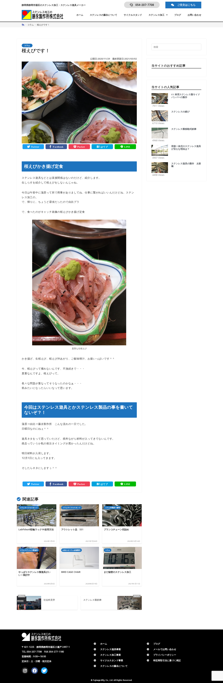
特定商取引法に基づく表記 (167, 660)
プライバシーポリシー (164, 655)
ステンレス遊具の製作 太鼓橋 (186, 165)
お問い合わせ (194, 15)
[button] (183, 5)
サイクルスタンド (133, 15)
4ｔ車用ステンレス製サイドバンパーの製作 (185, 96)
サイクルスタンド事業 (111, 660)
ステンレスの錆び (180, 111)
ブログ (177, 15)
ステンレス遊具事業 (110, 649)
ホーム (79, 15)
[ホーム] (23, 24)
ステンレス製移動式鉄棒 (183, 129)
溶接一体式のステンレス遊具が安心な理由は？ (186, 147)
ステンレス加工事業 (110, 655)
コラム (27, 45)
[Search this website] (176, 46)
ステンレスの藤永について (103, 15)
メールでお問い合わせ (164, 649)
